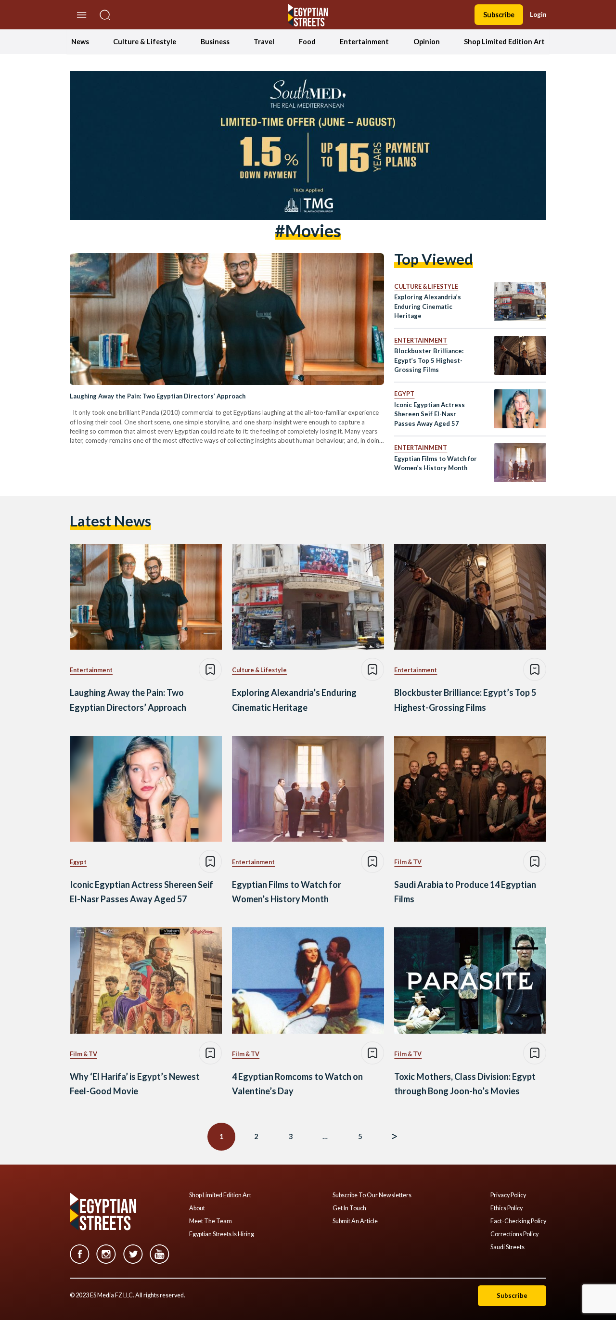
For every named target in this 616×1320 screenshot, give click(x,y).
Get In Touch (349, 1208)
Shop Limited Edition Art (504, 42)
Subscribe (498, 15)
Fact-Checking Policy (518, 1221)
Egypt (404, 393)
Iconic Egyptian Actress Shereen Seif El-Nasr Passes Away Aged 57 (429, 414)
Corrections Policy (514, 1234)
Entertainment (364, 42)
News (80, 42)
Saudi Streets (507, 1247)
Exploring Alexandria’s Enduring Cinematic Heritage (427, 306)
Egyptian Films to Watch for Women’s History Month (435, 463)
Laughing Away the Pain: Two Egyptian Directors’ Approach (157, 396)
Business (215, 42)
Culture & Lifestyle (144, 42)
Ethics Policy (506, 1208)
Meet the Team (210, 1221)
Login (538, 14)
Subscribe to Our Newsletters (372, 1195)
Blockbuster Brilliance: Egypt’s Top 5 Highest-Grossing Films (428, 360)
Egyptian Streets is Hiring (221, 1234)
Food (307, 42)
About (197, 1208)
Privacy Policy (508, 1195)
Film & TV (408, 862)
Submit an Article (355, 1221)
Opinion (426, 42)
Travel (264, 42)
